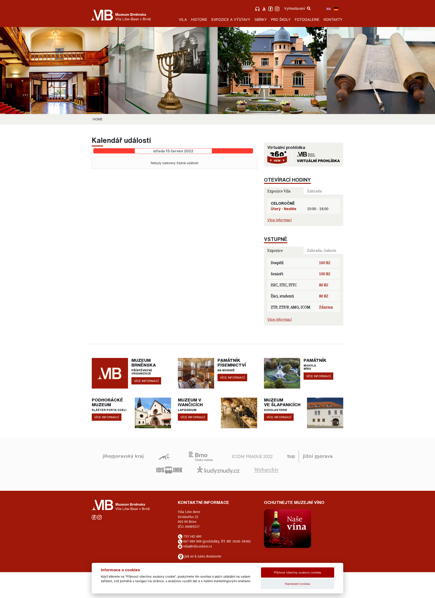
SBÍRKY (260, 19)
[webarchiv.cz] (266, 469)
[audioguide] (258, 8)
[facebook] (271, 8)
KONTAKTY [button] (333, 19)
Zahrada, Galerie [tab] (321, 250)
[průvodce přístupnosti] (264, 8)
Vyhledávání (295, 8)
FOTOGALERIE (307, 19)
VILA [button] (183, 19)
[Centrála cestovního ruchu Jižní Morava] (309, 456)
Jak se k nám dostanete (202, 556)
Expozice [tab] (275, 250)
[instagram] (277, 8)
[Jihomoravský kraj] (123, 456)
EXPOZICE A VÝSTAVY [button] (230, 19)
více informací (146, 381)
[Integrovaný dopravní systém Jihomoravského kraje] (169, 469)
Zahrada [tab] (314, 191)
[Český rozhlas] (201, 456)
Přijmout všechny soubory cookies (297, 572)
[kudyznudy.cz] (218, 469)
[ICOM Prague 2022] (252, 456)
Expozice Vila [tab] (278, 191)
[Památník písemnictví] (196, 373)
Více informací (279, 220)
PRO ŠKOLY (281, 19)
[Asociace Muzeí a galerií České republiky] (163, 456)
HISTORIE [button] (199, 19)
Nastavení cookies (297, 584)
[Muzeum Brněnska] (110, 373)
